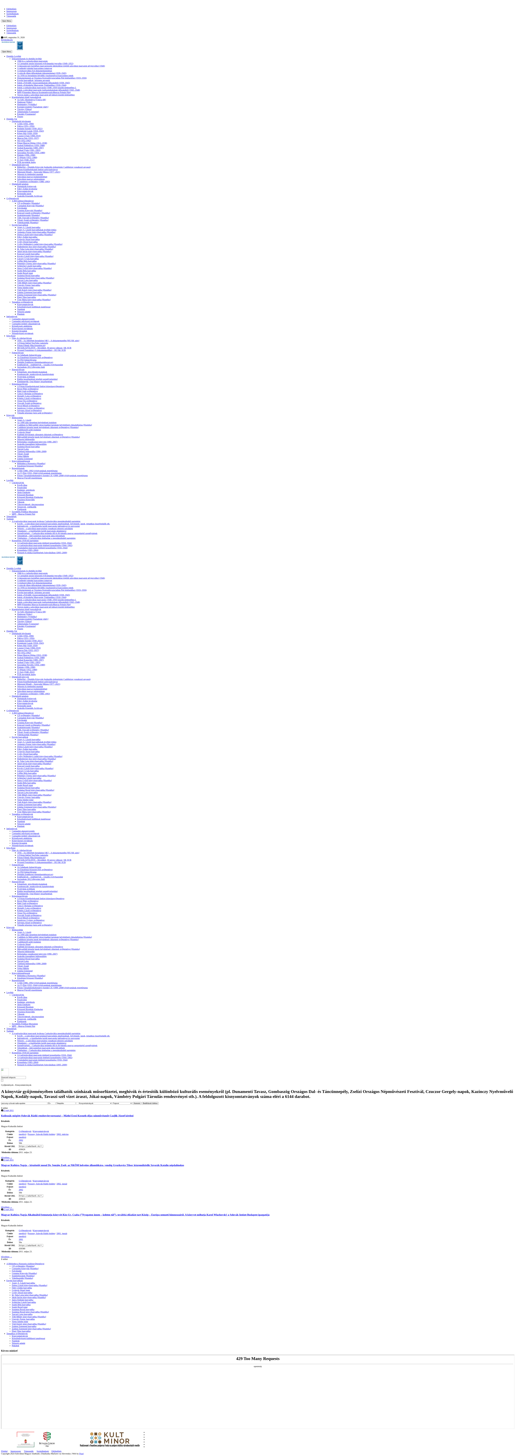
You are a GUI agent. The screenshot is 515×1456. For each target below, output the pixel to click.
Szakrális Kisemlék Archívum (29, 196)
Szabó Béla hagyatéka (26, 271)
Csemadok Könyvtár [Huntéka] (30, 206)
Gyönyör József (24, 432)
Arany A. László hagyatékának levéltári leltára (36, 230)
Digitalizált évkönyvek (26, 186)
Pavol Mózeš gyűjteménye (28, 406)
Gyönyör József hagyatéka (28, 239)
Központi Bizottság (25, 495)
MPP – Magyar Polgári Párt (23, 514)
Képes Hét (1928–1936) (27, 133)
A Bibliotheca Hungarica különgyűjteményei (25, 1264)
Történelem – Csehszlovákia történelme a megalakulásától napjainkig (46, 538)
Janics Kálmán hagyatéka (22, 1300)
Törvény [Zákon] (24, 109)
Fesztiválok (22, 487)
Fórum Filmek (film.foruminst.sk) (31, 345)
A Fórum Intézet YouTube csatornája (32, 343)
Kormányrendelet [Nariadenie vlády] (32, 107)
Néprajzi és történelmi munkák (30, 174)
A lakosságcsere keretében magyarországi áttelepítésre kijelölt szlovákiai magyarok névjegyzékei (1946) (61, 66)
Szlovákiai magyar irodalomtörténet (32, 177)
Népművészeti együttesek (22, 333)
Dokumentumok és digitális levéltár (27, 59)
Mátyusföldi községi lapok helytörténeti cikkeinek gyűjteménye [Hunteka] (48, 437)
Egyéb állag (22, 485)
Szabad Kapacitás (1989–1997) (30, 148)
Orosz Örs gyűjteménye (27, 401)
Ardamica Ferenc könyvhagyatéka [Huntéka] (36, 232)
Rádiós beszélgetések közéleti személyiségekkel (37, 379)
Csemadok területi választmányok (26, 324)
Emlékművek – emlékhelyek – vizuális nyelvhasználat (40, 365)
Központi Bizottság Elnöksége (30, 497)
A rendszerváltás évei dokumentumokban (34, 71)
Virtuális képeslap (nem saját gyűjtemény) (34, 413)
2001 (21, 1239)
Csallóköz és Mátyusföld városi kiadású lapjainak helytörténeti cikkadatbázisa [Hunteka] (54, 425)
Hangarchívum (18, 369)
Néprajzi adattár (24, 312)
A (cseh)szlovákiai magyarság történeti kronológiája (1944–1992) (44, 545)
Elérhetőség (11, 9)
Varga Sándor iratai (25, 287)
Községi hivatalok (19, 331)
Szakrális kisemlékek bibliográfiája (32, 444)
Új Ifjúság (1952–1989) (27, 157)
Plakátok (21, 314)
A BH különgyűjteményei (23, 201)
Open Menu (6, 21)
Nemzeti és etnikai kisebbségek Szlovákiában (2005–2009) (42, 553)
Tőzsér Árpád (23, 454)
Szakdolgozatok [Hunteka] (28, 215)
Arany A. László (24, 420)
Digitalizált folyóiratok (21, 121)
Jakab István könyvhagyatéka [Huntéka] (34, 251)
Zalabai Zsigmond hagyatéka (29, 292)
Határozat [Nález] (24, 102)
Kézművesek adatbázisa (22, 326)
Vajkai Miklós (23, 456)
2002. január (62, 1184)
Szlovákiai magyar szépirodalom (31, 179)
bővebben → (6, 1157)
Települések (11, 516)
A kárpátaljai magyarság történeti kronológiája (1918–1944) (42, 548)
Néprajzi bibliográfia (26, 439)
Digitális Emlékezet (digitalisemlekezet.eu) (35, 362)
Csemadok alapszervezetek (23, 319)
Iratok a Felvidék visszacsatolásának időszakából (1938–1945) (43, 83)
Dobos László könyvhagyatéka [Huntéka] (35, 234)
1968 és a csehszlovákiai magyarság (32, 61)
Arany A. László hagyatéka (28, 227)
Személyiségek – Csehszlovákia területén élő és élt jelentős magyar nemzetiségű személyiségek (57, 533)
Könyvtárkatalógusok (21, 461)
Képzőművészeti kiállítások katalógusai (33, 307)
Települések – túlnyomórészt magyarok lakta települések (41, 536)
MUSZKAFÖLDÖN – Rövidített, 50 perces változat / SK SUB (44, 348)
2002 (21, 1140)
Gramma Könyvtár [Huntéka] (29, 210)
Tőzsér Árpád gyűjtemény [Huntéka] (32, 220)
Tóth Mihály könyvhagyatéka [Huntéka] (34, 283)
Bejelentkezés (7, 40)
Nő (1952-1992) (24, 140)
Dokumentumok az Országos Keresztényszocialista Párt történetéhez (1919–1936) (52, 78)
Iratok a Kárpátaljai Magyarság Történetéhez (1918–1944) (41, 85)
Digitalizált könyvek (20, 165)
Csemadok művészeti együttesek (25, 321)
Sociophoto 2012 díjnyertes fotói (31, 367)
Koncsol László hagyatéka (28, 254)
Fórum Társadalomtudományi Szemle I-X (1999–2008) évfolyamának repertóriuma (52, 475)
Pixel (81, 1454)
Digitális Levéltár (13, 56)
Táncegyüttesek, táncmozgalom (30, 504)
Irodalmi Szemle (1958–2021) (30, 128)
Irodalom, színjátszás (26, 490)
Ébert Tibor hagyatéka (26, 297)
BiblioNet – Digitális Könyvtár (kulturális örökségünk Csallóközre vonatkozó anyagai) (54, 167)
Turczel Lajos (23, 449)
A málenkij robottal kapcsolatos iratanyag (34, 68)
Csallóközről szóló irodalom (29, 430)
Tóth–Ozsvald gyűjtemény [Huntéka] (33, 218)
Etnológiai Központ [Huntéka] (30, 466)
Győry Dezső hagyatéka (27, 242)
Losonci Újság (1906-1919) (29, 136)
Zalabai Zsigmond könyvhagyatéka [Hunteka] (36, 295)
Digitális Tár (11, 119)
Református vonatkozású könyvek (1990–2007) (37, 442)
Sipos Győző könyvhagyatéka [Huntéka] (34, 268)
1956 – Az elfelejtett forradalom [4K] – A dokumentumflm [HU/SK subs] (48, 340)
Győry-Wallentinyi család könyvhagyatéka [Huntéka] (39, 244)
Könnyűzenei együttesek (22, 328)
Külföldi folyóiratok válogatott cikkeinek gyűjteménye (40, 434)
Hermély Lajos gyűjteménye (29, 396)
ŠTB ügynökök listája (26, 162)
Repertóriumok (18, 468)
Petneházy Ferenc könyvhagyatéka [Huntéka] (36, 263)
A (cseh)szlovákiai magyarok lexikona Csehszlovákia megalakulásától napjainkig (46, 521)
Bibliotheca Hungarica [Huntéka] (31, 463)
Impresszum (11, 11)
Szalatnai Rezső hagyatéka (28, 275)
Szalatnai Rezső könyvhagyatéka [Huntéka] (35, 278)
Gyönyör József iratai (21, 1290)
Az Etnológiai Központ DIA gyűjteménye (35, 357)
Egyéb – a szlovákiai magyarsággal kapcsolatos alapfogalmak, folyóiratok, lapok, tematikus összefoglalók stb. (63, 524)
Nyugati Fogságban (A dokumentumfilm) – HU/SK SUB (41, 350)
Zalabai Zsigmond (25, 459)
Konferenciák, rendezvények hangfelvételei (35, 374)
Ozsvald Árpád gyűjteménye (29, 403)
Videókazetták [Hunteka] (27, 222)
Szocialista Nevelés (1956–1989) (31, 153)
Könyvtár (10, 415)
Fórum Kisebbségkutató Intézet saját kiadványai (37, 169)
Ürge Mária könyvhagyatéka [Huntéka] (34, 300)
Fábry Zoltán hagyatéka (27, 237)
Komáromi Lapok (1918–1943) (30, 131)
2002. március (63, 1134)
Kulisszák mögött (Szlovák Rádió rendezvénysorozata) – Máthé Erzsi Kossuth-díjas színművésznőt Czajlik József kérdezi (67, 1115)
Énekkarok (21, 509)
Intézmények (11, 316)
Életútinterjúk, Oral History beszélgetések (34, 381)
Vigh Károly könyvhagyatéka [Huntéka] (34, 290)
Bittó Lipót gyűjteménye (27, 391)
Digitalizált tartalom (20, 184)
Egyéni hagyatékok (20, 225)
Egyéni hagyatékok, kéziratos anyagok (33, 80)
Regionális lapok (24, 193)
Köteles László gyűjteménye (29, 398)
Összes (20, 116)
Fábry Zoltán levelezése (27, 189)
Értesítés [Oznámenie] (26, 114)
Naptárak (21, 309)
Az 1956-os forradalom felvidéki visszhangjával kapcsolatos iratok (45, 75)
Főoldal (4, 1451)
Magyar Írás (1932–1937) (28, 138)
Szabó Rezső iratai (25, 273)
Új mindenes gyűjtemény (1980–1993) (33, 181)
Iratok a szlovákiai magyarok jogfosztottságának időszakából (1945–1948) (48, 90)
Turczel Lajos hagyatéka (27, 280)
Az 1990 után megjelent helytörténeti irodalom (36, 422)
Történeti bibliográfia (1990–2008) (32, 451)
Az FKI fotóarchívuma (26, 360)
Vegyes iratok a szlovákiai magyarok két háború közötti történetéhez (46, 95)
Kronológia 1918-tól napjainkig (25, 540)
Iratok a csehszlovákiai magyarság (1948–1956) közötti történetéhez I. (46, 87)
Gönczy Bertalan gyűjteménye (30, 393)
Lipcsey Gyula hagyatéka (28, 259)
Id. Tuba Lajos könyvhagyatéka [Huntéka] (35, 249)
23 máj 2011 (8, 1110)
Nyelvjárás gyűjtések (26, 377)
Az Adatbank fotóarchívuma (29, 355)
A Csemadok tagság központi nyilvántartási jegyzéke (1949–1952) (45, 63)
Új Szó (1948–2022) (26, 160)
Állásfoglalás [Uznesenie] (28, 112)
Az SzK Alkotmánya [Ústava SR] (31, 100)
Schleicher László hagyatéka (29, 266)
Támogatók (11, 16)
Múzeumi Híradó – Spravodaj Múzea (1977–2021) (38, 172)
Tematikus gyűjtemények (22, 302)
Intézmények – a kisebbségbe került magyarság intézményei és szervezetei (48, 526)
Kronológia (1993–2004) (27, 550)
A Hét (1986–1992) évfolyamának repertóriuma (37, 471)
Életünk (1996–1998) (26, 155)
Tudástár (10, 519)
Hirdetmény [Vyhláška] (27, 104)
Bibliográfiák (17, 418)
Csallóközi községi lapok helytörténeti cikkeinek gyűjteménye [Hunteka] (48, 427)
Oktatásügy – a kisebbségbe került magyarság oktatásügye (41, 531)
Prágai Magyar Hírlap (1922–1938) (32, 143)
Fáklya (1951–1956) (25, 126)
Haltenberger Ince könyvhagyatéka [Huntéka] (36, 247)
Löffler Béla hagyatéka (27, 261)
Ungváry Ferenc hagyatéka (28, 285)
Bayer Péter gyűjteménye (27, 389)
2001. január (62, 1233)
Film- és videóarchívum (22, 338)
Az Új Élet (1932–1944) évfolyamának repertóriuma (39, 473)
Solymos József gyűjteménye (29, 410)
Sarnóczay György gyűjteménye (31, 408)
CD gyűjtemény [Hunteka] (28, 203)
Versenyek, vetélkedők (26, 507)
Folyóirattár (22, 208)
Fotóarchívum (18, 353)
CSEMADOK (18, 483)
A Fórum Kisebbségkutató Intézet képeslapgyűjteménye (40, 386)
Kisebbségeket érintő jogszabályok (26, 97)
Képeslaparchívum (20, 384)
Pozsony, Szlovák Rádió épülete (41, 1134)
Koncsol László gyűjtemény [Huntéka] (33, 213)
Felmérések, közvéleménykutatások (32, 372)
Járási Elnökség (23, 492)
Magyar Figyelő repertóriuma (29, 478)
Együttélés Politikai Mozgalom (25, 512)
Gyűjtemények (12, 198)
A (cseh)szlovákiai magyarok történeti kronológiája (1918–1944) (44, 543)
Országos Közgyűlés (26, 499)
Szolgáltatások (12, 14)
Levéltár (9, 480)
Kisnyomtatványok (25, 191)
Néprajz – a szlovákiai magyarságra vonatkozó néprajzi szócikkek (45, 528)
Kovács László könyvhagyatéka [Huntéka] (35, 256)
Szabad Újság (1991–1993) (28, 150)
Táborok (20, 502)
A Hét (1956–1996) (25, 124)
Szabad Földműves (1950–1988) (31, 145)
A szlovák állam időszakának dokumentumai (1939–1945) (41, 73)
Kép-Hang (10, 336)
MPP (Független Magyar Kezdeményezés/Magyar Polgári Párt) (44, 92)
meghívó (22, 1134)
